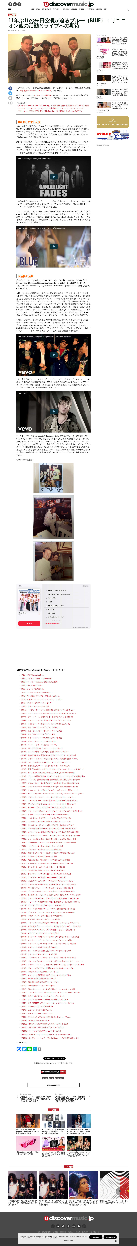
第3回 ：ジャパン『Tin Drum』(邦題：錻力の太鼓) (39, 682)
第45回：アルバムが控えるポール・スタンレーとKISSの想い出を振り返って (49, 828)
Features (56, 9)
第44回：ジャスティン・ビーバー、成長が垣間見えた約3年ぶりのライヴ (47, 825)
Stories (55, 1232)
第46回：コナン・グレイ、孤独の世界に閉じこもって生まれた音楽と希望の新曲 (50, 832)
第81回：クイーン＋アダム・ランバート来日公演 (39, 954)
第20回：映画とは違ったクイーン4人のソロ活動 (38, 741)
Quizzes (99, 9)
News (38, 9)
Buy (105, 9)
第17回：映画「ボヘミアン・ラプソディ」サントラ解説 (41, 731)
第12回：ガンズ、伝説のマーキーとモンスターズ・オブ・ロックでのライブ (48, 713)
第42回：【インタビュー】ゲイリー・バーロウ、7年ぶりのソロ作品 (46, 818)
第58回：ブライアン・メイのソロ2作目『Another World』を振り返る (46, 874)
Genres (81, 9)
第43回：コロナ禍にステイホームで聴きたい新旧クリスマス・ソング (46, 821)
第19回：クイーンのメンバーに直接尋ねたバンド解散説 (41, 738)
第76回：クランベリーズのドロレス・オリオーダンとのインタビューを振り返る (50, 937)
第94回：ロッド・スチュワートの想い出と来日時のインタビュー (44, 999)
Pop (52, 1078)
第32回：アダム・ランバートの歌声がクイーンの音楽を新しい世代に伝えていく (50, 783)
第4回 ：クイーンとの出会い (31, 685)
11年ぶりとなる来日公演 (42, 95)
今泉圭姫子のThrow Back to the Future (35, 90)
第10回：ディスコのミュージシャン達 (35, 706)
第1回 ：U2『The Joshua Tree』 (33, 675)
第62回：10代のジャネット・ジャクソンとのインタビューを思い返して (47, 888)
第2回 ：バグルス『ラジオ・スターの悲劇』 (37, 678)
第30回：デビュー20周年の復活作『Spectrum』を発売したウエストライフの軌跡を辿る (53, 776)
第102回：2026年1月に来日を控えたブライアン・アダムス (42, 1027)
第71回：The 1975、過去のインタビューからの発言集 (40, 919)
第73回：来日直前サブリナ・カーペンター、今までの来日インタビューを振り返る (51, 926)
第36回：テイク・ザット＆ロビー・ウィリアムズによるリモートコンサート (48, 797)
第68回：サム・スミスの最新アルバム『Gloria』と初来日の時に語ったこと (48, 909)
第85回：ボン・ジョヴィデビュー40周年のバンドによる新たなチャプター (48, 968)
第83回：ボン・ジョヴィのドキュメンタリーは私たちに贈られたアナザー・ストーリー (52, 961)
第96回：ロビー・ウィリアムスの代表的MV (37, 1006)
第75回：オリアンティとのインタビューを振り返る (39, 933)
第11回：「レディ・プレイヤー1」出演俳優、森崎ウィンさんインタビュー (48, 710)
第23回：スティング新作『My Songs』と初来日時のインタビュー (45, 752)
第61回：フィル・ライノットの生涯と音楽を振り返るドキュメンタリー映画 (48, 884)
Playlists (91, 9)
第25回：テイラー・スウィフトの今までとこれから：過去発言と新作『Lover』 (50, 759)
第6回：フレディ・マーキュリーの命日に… (37, 692)
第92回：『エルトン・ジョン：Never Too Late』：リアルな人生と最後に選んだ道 (51, 992)
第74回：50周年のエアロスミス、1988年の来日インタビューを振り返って (48, 930)
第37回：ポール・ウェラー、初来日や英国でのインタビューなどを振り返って (49, 800)
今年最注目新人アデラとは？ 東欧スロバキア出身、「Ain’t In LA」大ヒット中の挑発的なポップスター (112, 66)
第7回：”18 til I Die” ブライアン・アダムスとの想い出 (40, 696)
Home (32, 9)
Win (99, 1232)
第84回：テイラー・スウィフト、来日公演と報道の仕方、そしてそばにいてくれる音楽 (52, 965)
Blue (46, 1078)
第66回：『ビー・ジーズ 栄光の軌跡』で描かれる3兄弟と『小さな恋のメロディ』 (51, 902)
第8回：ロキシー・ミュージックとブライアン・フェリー (41, 699)
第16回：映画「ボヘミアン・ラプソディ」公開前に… (40, 727)
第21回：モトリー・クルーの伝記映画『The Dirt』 (39, 745)
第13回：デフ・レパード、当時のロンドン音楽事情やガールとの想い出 (47, 717)
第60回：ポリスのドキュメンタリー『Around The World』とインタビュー (48, 881)
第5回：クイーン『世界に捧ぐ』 (33, 689)
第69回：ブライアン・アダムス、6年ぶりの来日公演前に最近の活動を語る (48, 912)
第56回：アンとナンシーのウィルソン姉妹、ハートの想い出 (43, 867)
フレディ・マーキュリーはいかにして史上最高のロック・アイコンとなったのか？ (51, 108)
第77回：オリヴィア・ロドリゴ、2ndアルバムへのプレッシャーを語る (46, 940)
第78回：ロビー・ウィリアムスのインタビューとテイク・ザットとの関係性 (48, 944)
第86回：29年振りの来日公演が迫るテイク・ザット (40, 972)
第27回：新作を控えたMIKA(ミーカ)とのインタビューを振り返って (45, 766)
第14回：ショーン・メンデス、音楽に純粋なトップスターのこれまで (46, 720)
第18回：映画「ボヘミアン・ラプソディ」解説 (38, 734)
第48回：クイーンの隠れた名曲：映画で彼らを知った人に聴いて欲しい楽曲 (48, 839)
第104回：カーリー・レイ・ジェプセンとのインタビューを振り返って (46, 1034)
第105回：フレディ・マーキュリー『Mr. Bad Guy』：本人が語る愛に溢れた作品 (50, 1038)
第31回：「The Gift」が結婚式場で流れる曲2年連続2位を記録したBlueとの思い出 (50, 780)
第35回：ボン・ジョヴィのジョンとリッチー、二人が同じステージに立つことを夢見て (52, 794)
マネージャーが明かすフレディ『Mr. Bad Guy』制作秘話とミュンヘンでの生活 (50, 111)
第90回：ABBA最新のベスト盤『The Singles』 (38, 986)
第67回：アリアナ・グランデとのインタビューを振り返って (43, 905)
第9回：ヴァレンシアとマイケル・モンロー (37, 703)
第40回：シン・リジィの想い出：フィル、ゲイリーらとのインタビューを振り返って (52, 811)
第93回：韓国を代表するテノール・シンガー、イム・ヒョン (43, 996)
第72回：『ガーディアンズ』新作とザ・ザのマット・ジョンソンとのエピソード (50, 923)
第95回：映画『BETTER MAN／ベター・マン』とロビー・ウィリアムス (47, 1003)
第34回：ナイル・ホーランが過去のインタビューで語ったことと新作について (49, 790)
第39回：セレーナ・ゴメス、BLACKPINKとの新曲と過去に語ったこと (47, 807)
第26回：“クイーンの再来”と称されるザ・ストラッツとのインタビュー (46, 762)
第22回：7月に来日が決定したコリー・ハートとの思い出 (42, 748)
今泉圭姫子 (60, 1078)
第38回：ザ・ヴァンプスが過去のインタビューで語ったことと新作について (48, 804)
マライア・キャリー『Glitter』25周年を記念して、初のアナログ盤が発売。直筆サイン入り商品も (112, 53)
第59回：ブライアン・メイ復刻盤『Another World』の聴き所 (43, 877)
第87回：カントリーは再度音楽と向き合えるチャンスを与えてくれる (46, 975)
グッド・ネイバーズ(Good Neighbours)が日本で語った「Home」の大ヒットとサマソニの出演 (112, 106)
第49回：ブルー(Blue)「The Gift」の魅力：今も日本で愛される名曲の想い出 (48, 842)
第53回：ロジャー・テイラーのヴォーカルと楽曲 (39, 856)
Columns (66, 9)
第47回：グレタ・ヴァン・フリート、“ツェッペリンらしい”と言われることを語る (50, 835)
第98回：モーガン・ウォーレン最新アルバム (37, 1013)
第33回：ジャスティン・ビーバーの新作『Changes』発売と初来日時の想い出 (49, 787)
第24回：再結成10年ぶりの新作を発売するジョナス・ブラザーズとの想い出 (48, 755)
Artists (74, 9)
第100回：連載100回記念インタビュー (35, 1020)
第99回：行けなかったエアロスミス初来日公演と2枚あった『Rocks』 (46, 1017)
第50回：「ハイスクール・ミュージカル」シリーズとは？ (42, 846)
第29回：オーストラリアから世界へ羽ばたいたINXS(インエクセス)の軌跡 (48, 773)
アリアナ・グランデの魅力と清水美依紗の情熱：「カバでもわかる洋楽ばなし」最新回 (119, 40)
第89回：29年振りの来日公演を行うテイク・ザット (40, 982)
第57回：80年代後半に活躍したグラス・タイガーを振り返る (43, 870)
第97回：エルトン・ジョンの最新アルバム (36, 1010)
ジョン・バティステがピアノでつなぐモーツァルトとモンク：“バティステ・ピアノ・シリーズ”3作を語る (112, 80)
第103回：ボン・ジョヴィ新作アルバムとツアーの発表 (41, 1031)
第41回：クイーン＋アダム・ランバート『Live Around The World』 (45, 814)
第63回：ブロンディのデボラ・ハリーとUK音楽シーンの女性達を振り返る (48, 891)
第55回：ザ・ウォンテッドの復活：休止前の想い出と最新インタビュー (47, 863)
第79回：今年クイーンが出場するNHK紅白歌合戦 (39, 947)
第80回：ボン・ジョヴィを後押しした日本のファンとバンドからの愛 (46, 951)
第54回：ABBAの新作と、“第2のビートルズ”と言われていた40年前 (45, 860)
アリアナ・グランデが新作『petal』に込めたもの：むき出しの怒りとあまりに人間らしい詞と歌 (112, 93)
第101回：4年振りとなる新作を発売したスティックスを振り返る (44, 1024)
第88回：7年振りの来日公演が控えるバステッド (38, 978)
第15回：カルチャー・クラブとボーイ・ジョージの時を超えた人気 (45, 724)
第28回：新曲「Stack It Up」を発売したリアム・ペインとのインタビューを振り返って (52, 769)
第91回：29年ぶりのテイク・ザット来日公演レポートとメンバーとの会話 (48, 989)
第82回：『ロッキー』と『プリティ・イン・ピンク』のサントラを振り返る (48, 958)
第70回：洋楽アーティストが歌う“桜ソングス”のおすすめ (42, 916)
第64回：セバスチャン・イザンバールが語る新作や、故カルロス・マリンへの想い (51, 895)
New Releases (46, 9)
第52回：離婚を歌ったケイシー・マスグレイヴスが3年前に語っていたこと (48, 853)
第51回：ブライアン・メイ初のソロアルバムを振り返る (41, 849)
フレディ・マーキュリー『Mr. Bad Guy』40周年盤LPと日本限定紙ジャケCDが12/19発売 (53, 105)
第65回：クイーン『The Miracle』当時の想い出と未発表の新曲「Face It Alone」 (50, 898)
